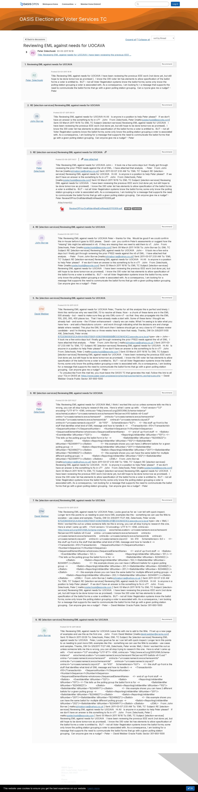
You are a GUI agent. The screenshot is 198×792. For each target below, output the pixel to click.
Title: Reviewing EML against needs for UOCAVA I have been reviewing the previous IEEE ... (84, 54)
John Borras (36, 121)
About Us (143, 767)
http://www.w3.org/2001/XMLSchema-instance (82, 530)
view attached (91, 159)
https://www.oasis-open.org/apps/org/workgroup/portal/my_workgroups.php (120, 375)
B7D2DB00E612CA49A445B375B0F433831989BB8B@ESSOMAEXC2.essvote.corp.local (103, 336)
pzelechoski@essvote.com (155, 119)
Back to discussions (36, 39)
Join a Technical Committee (112, 775)
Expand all (131, 39)
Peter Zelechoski (34, 80)
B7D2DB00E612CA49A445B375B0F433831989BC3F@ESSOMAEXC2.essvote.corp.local (103, 521)
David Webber (41, 313)
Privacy (142, 770)
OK (191, 788)
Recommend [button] (167, 64)
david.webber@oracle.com (154, 634)
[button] (69, 4)
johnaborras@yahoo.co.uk (84, 171)
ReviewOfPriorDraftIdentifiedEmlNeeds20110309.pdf (96, 208)
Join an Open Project (109, 771)
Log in (175, 4)
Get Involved (105, 767)
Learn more (94, 788)
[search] (138, 4)
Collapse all (144, 39)
